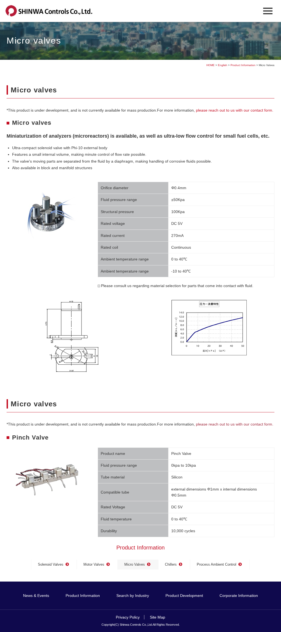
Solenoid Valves (50, 564)
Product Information (243, 65)
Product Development (184, 595)
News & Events (36, 595)
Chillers (171, 564)
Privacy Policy (128, 617)
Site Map (157, 617)
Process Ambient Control (216, 564)
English (222, 65)
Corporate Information (239, 595)
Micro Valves (134, 564)
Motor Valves (93, 564)
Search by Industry (132, 595)
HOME (210, 65)
